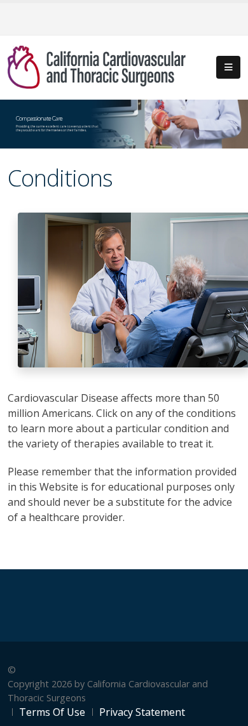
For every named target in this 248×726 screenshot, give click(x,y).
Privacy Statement (142, 712)
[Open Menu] (228, 67)
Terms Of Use (52, 712)
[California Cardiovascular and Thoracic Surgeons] (97, 66)
